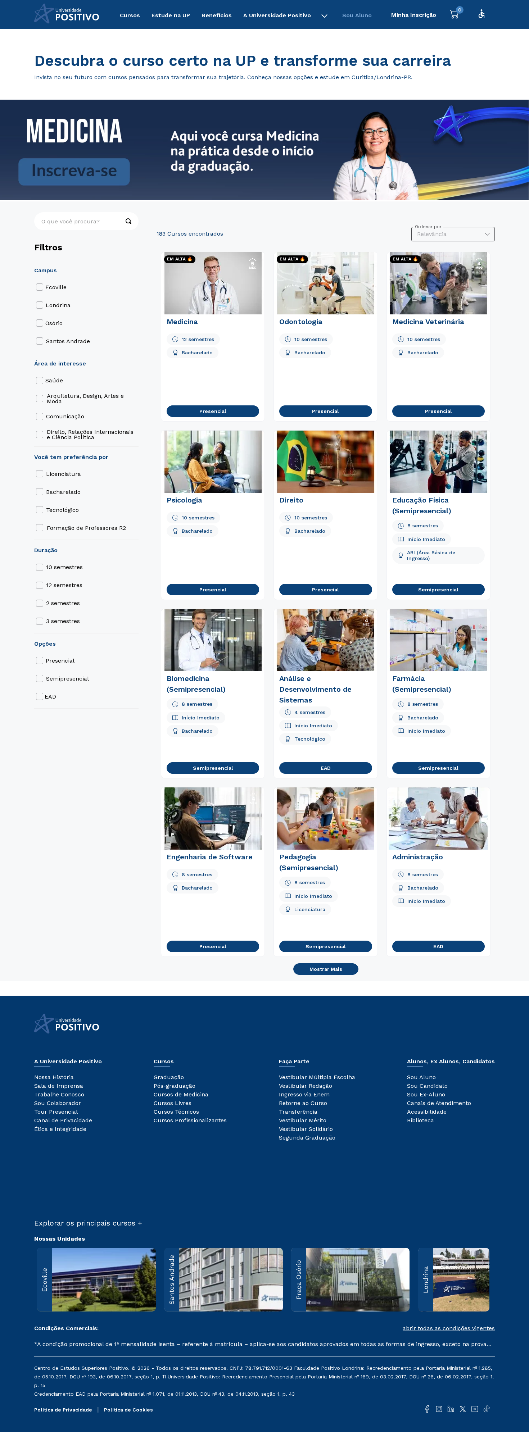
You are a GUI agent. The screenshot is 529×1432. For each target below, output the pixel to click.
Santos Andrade (68, 341)
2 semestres (63, 603)
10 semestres (64, 567)
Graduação (49, 40)
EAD (50, 696)
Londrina (58, 305)
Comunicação (65, 416)
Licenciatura (63, 474)
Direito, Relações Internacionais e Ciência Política (90, 434)
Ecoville (56, 287)
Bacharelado (63, 492)
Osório (54, 323)
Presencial (60, 660)
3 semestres (63, 621)
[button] (379, 1328)
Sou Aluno (357, 15)
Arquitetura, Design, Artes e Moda (85, 398)
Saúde (54, 380)
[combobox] (86, 221)
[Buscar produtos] (124, 221)
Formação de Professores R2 (86, 528)
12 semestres (64, 585)
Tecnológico (62, 510)
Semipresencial (67, 678)
